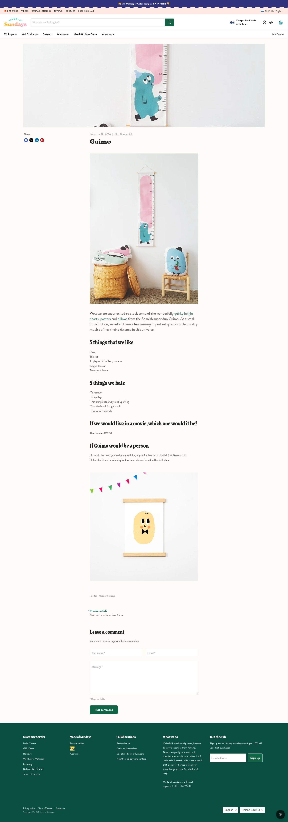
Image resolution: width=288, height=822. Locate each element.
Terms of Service (31, 774)
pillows (122, 318)
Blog (72, 749)
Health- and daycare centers (131, 759)
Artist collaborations (126, 749)
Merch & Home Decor (85, 34)
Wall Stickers (29, 34)
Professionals (86, 11)
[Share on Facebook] (26, 140)
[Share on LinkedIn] (37, 140)
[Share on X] (31, 140)
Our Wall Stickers (41, 11)
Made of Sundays (107, 596)
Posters (47, 34)
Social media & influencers (130, 754)
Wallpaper (9, 34)
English (229, 809)
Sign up (255, 757)
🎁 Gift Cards (11, 11)
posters (105, 318)
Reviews (58, 11)
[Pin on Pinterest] (42, 140)
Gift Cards (28, 749)
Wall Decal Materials (33, 759)
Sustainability (77, 744)
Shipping (27, 764)
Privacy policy (29, 808)
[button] (270, 11)
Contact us (60, 808)
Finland (251, 809)
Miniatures (63, 34)
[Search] (169, 22)
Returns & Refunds (33, 769)
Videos (24, 11)
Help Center (277, 34)
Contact (70, 11)
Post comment (104, 709)
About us (107, 34)
